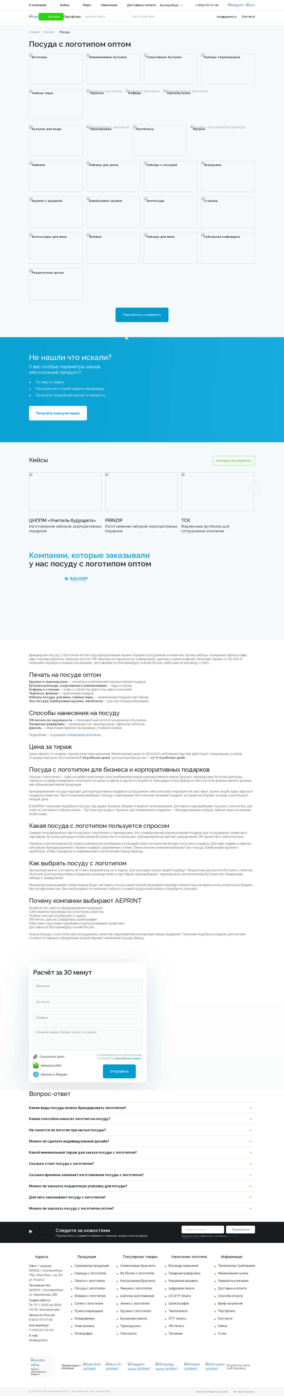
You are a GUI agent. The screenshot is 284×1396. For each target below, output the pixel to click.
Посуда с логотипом (90, 1288)
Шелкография (178, 1303)
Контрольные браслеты (137, 1281)
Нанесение (109, 5)
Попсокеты (128, 1333)
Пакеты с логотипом (90, 1281)
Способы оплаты (230, 1296)
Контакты (248, 16)
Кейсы (64, 5)
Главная (34, 32)
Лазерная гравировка (184, 1273)
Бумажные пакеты (133, 1318)
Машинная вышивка (183, 1281)
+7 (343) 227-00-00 (41, 1330)
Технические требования (236, 1266)
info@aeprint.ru (227, 16)
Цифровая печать (181, 1288)
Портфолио (72, 17)
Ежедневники (85, 1318)
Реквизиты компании (233, 1281)
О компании (37, 5)
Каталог (49, 32)
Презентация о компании (71, 1367)
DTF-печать (177, 1318)
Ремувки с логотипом (136, 1288)
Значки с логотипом (135, 1303)
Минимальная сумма (233, 1273)
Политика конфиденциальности (212, 1392)
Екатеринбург (169, 5)
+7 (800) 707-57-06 (206, 5)
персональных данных (128, 1058)
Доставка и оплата (141, 5)
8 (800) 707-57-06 (40, 1319)
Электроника (84, 1326)
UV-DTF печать (179, 1296)
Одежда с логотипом (90, 1273)
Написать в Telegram (54, 1074)
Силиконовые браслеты (137, 1266)
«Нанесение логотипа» (83, 735)
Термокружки (130, 1326)
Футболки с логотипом (137, 1273)
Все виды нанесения (183, 1266)
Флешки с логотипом (90, 1296)
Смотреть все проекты (234, 461)
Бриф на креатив (230, 1303)
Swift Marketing (236, 1368)
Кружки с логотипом (135, 1311)
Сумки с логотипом (89, 1303)
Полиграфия (83, 1333)
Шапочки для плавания (137, 1296)
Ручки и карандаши (89, 1311)
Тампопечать (178, 1311)
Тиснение (175, 1333)
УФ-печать (176, 1326)
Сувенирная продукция (92, 1266)
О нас (222, 1333)
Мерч (87, 5)
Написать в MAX (51, 1065)
